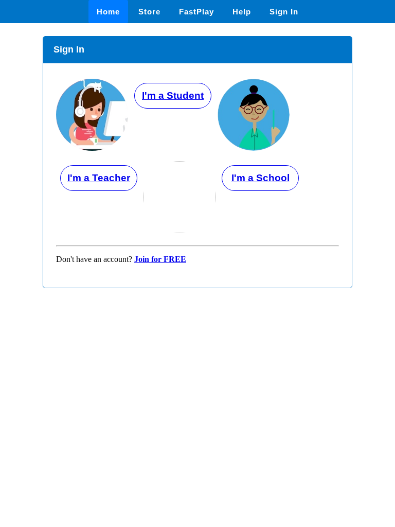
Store (149, 11)
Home (108, 11)
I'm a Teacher (98, 177)
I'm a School (260, 177)
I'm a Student (173, 95)
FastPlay (196, 11)
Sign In (284, 11)
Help (241, 11)
